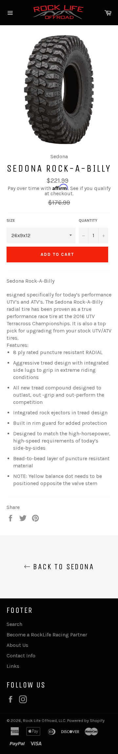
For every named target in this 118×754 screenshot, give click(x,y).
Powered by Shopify (86, 720)
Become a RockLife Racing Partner (47, 634)
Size (11, 220)
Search (14, 624)
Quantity (88, 220)
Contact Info (21, 655)
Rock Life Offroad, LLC (44, 720)
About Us (17, 645)
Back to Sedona (62, 566)
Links (13, 666)
